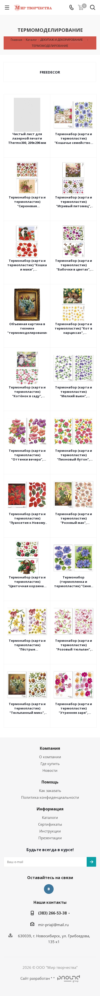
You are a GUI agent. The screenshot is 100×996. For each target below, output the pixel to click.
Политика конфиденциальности (50, 797)
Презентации (50, 837)
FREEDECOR (50, 72)
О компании (50, 756)
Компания (50, 748)
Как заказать (50, 790)
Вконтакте (49, 889)
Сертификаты (50, 824)
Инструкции (50, 831)
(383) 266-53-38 (52, 913)
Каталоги (50, 817)
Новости (50, 770)
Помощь (50, 782)
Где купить (50, 763)
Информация (50, 809)
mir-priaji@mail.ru (53, 924)
